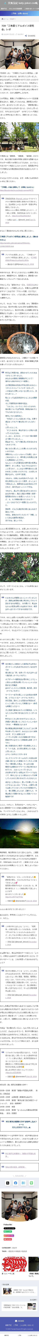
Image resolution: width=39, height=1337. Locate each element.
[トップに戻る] (3, 1327)
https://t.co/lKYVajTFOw (14, 897)
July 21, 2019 (29, 264)
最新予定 (4, 8)
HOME (20, 1321)
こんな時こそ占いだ (27, 1325)
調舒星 (11, 1251)
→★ (28, 1127)
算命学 (14, 1248)
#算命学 (8, 260)
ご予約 (15, 1325)
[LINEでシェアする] (31, 1183)
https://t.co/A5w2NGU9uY (21, 216)
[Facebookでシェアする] (15, 1183)
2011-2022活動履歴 (15, 8)
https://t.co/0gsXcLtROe (20, 260)
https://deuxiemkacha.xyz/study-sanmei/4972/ (16, 190)
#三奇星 (34, 257)
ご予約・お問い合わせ (19, 13)
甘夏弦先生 (31, 285)
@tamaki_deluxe (22, 199)
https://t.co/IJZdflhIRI (13, 1073)
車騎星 (18, 1251)
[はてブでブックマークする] (23, 1183)
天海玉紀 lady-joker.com (22, 3)
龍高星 (24, 1251)
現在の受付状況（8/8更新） (15, 1167)
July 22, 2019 (32, 901)
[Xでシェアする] (7, 1183)
